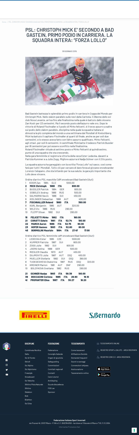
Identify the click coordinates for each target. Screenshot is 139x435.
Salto (27, 354)
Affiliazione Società (79, 354)
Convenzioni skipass (79, 365)
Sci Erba (28, 403)
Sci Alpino (29, 365)
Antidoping (52, 380)
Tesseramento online (80, 373)
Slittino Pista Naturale (34, 384)
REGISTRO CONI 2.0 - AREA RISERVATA (115, 357)
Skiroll (27, 361)
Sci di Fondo (30, 358)
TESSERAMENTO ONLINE (109, 343)
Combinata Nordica (33, 350)
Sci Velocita (29, 380)
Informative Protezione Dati (69, 427)
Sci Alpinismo (30, 369)
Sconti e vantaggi (78, 361)
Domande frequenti (79, 358)
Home (4, 22)
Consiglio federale (55, 354)
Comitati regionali (55, 369)
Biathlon (28, 399)
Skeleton (28, 392)
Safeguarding (53, 361)
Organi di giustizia (55, 358)
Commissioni (53, 365)
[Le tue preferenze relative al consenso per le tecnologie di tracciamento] (134, 430)
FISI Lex (51, 388)
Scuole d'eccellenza (56, 384)
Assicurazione (77, 369)
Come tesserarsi (78, 350)
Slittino (28, 388)
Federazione (53, 350)
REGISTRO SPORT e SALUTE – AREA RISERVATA (118, 350)
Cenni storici (53, 377)
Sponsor (51, 392)
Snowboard (29, 377)
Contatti (51, 373)
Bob (26, 396)
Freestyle (28, 373)
